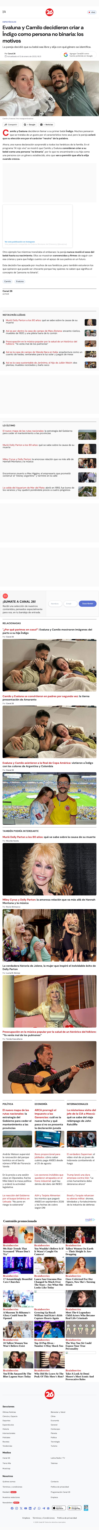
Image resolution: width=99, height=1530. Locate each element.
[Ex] (21, 1508)
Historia (6, 1429)
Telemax (54, 1463)
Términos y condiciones (12, 1487)
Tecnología (55, 1442)
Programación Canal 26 (60, 1492)
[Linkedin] (30, 1508)
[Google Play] (74, 1508)
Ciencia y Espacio (10, 1416)
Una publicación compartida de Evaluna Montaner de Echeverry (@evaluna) (36, 244)
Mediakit (9, 1492)
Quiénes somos (9, 1481)
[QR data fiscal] (86, 1510)
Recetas (6, 1442)
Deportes (6, 1420)
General (54, 1425)
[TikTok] (34, 1508)
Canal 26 (11, 53)
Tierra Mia (7, 1463)
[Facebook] (12, 1508)
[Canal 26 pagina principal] (49, 15)
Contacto (55, 1481)
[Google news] (48, 1508)
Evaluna (20, 281)
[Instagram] (16, 1508)
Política (8, 1104)
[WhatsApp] (39, 1508)
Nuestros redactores (11, 1497)
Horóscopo (55, 1429)
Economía (41, 1104)
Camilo (7, 281)
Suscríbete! (87, 603)
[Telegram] (43, 1508)
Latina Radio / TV (58, 1458)
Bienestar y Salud (58, 1412)
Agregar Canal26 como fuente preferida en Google (81, 54)
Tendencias (7, 1446)
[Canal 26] (49, 1395)
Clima (53, 1416)
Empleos (54, 1497)
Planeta (54, 1433)
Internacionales (77, 1104)
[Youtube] (25, 1508)
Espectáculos (9, 22)
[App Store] (59, 1508)
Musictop (6, 1468)
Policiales (6, 1437)
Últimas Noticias (9, 1412)
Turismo (54, 1446)
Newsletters (11, 1502)
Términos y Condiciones (44, 1518)
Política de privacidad (60, 1487)
